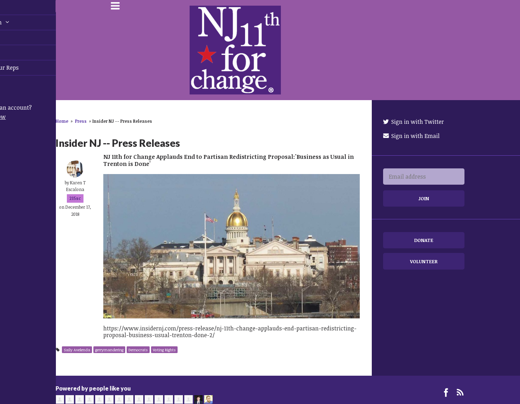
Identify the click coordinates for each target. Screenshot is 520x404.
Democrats (138, 349)
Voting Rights (164, 349)
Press (81, 121)
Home (62, 121)
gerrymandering (109, 349)
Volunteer (424, 261)
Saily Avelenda (77, 349)
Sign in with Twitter (417, 122)
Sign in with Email (415, 136)
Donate (423, 240)
